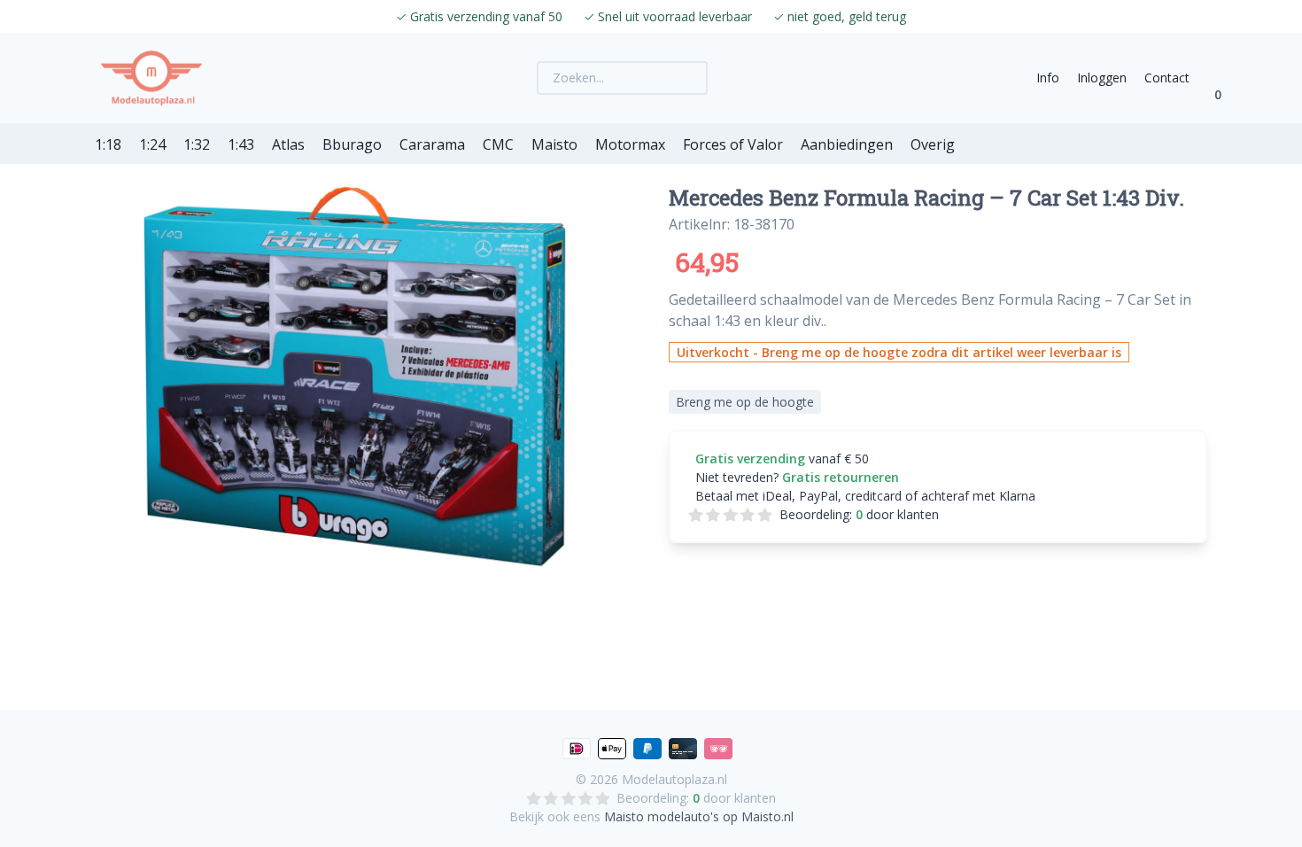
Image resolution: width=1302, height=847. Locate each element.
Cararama (432, 144)
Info (1047, 77)
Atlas (288, 144)
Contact (1167, 77)
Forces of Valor (733, 144)
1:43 (241, 144)
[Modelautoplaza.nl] (151, 78)
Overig (933, 144)
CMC (498, 144)
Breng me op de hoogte (745, 401)
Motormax (630, 144)
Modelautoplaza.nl (674, 779)
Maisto (554, 144)
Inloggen (1102, 77)
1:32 (196, 144)
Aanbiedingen (847, 144)
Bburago (352, 144)
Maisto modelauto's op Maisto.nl (699, 816)
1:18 (108, 144)
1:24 (152, 144)
